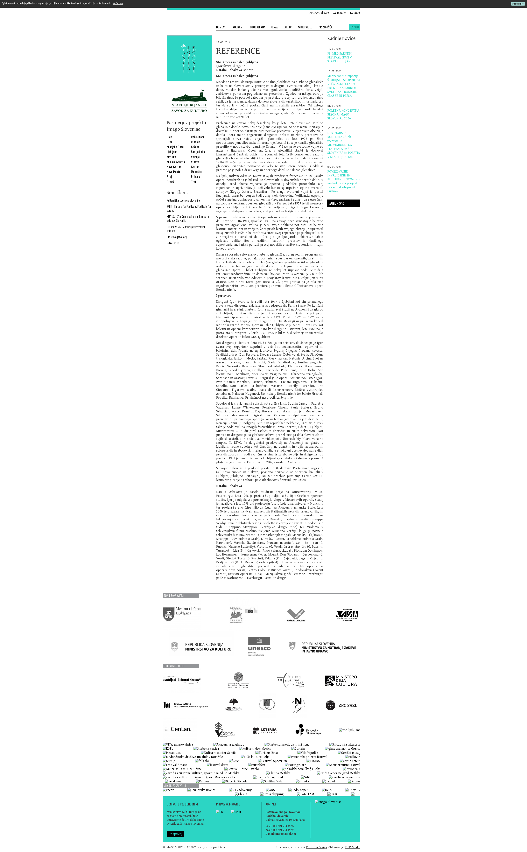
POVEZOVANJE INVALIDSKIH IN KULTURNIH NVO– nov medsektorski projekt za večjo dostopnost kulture (343, 181)
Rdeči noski (173, 243)
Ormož (170, 182)
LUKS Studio (352, 847)
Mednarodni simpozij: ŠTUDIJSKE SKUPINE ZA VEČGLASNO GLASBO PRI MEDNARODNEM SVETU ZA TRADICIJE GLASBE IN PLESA (343, 86)
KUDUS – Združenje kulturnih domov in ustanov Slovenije (188, 218)
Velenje (195, 157)
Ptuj (169, 177)
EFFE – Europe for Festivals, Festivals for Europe (189, 208)
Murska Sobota (176, 162)
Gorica (195, 167)
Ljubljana (172, 152)
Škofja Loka (198, 152)
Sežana (195, 147)
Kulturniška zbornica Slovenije (183, 200)
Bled (169, 137)
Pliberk (195, 177)
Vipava (195, 162)
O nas (274, 27)
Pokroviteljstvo (319, 12)
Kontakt (355, 12)
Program (237, 27)
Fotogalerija (257, 27)
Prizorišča (325, 27)
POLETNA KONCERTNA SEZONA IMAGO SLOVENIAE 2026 (343, 114)
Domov (220, 27)
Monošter (197, 172)
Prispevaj (175, 833)
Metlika (171, 157)
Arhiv (287, 27)
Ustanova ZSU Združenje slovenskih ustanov (186, 229)
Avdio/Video (305, 27)
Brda (170, 142)
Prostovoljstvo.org (177, 237)
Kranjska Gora (175, 147)
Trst (193, 182)
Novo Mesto (174, 172)
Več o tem (118, 3)
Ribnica (195, 142)
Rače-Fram (197, 137)
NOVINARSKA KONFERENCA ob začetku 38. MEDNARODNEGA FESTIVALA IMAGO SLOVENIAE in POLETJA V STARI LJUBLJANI (343, 145)
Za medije (339, 12)
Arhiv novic (339, 203)
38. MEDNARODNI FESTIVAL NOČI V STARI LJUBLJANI (339, 57)
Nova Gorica (174, 167)
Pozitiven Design (316, 847)
